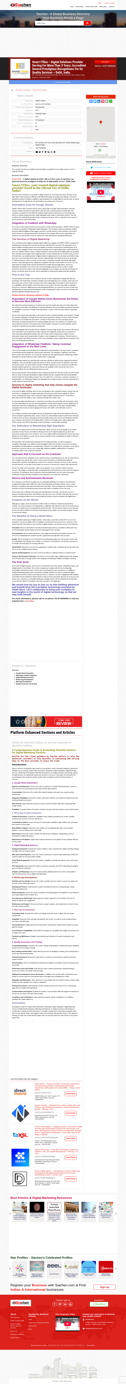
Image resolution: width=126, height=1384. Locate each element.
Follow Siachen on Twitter (102, 167)
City (31, 129)
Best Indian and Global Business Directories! (106, 1215)
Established (29, 110)
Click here (103, 144)
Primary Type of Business (24, 107)
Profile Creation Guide (91, 7)
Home (72, 7)
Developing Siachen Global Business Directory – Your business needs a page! (54, 1217)
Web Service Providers (40, 90)
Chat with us (100, 1304)
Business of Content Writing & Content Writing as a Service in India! (19, 1216)
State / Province (28, 126)
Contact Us (112, 7)
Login (30, 1319)
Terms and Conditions (17, 1334)
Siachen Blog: (103, 7)
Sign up (104, 1287)
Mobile (31, 148)
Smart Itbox (16, 179)
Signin (99, 3)
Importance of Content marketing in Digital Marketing (88, 1215)
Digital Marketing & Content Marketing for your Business (100, 178)
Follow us (30, 151)
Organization (29, 101)
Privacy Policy (14, 1337)
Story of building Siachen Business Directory (15, 1326)
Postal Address (28, 143)
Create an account (110, 3)
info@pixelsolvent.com (93, 1328)
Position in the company (25, 117)
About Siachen (79, 7)
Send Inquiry (105, 62)
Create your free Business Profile (38, 1322)
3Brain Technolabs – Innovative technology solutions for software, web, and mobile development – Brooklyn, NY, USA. (57, 1152)
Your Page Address (26, 104)
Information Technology (23, 90)
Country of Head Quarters (24, 123)
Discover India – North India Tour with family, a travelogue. (71, 1216)
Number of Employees (25, 120)
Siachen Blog (32, 1326)
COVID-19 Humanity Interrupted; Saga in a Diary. (37, 1215)
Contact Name (28, 113)
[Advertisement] (63, 42)
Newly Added (91, 1345)
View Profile (70, 1094)
